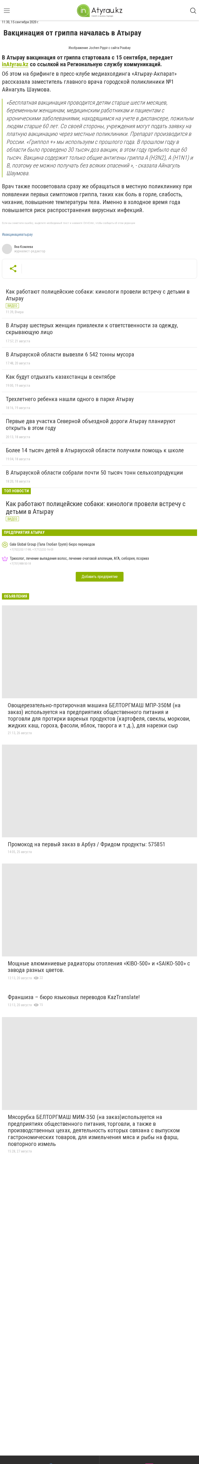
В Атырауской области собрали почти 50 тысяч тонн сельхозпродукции (94, 472)
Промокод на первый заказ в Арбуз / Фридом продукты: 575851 (87, 844)
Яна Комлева (23, 247)
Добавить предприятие (100, 576)
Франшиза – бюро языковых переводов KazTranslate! (74, 997)
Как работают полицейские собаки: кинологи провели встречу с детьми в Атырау (98, 295)
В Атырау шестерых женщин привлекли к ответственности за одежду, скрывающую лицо (92, 329)
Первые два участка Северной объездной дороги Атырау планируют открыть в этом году (90, 424)
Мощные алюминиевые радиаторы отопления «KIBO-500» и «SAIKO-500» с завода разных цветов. (99, 967)
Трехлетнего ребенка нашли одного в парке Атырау (70, 399)
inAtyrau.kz (15, 64)
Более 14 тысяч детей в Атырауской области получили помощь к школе (95, 450)
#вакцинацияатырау (17, 234)
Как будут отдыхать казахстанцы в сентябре (61, 376)
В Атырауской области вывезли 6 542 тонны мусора (70, 354)
